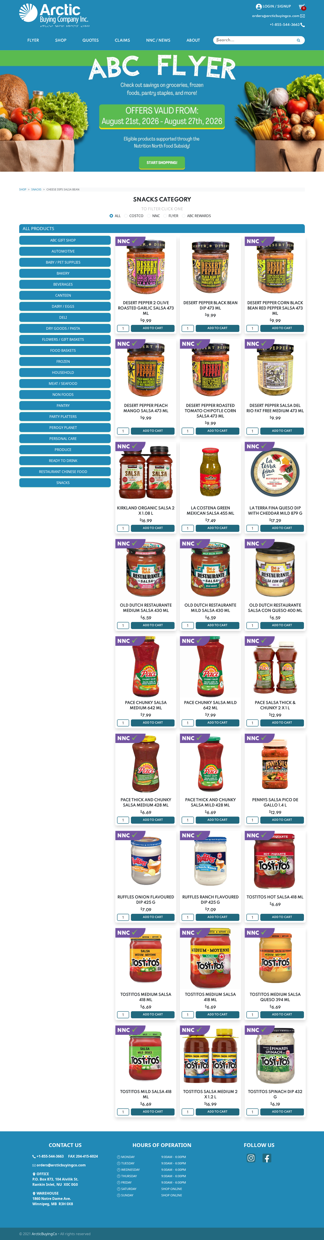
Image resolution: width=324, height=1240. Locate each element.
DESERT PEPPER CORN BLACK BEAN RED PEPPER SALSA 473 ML (275, 308)
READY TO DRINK (63, 460)
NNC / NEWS (158, 41)
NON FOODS (63, 394)
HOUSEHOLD (63, 372)
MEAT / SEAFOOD (63, 383)
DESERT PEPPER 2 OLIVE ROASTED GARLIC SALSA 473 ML (146, 308)
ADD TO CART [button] (153, 328)
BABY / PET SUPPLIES (63, 262)
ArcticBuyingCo (44, 1233)
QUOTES (90, 41)
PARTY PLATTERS (63, 416)
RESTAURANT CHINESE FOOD (63, 471)
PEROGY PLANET (63, 427)
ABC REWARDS (199, 215)
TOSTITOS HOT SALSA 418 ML (275, 897)
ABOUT (193, 41)
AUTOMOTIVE (64, 251)
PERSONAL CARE (63, 438)
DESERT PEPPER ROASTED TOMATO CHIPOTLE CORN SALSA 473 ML (210, 411)
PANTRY (64, 405)
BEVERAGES (63, 284)
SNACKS (36, 189)
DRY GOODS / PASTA (63, 328)
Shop (22, 189)
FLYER (33, 41)
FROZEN (63, 361)
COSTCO (136, 215)
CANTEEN (63, 295)
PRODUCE (63, 449)
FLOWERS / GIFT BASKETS (63, 339)
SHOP (60, 41)
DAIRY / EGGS (63, 306)
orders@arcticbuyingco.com (61, 1165)
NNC (156, 215)
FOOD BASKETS (63, 350)
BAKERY (63, 273)
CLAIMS (122, 41)
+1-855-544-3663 (50, 1156)
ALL (118, 215)
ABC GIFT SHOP (63, 240)
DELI (63, 317)
